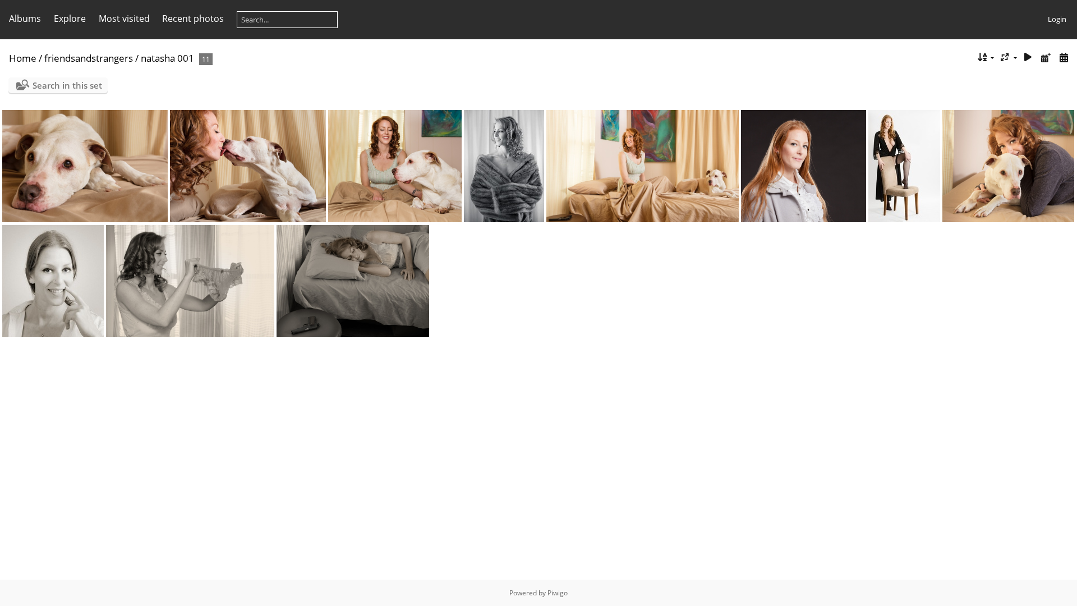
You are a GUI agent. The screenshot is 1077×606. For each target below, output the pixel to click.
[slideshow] (1028, 57)
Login (1057, 19)
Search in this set (67, 85)
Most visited (124, 18)
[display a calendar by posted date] (1045, 57)
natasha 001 (167, 58)
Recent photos (193, 18)
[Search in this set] (963, 57)
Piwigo (557, 593)
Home (22, 58)
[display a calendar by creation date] (1063, 57)
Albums (25, 18)
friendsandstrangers (88, 58)
